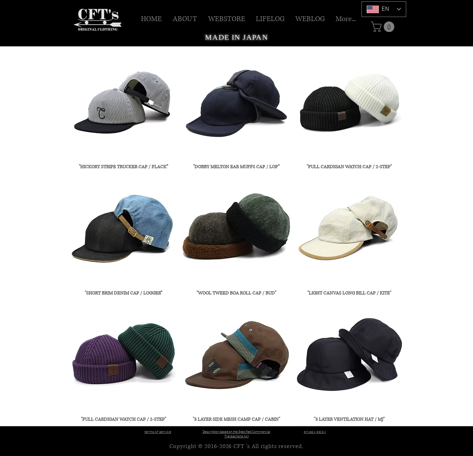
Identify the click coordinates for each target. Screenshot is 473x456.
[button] (227, 19)
